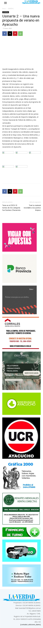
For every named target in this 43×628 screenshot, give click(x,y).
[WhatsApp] (20, 33)
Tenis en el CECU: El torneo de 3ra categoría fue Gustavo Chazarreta (11, 207)
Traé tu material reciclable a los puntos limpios (32, 207)
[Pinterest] (15, 33)
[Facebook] (4, 33)
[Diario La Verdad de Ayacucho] (31, 2)
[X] (10, 33)
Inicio (4, 9)
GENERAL (11, 9)
